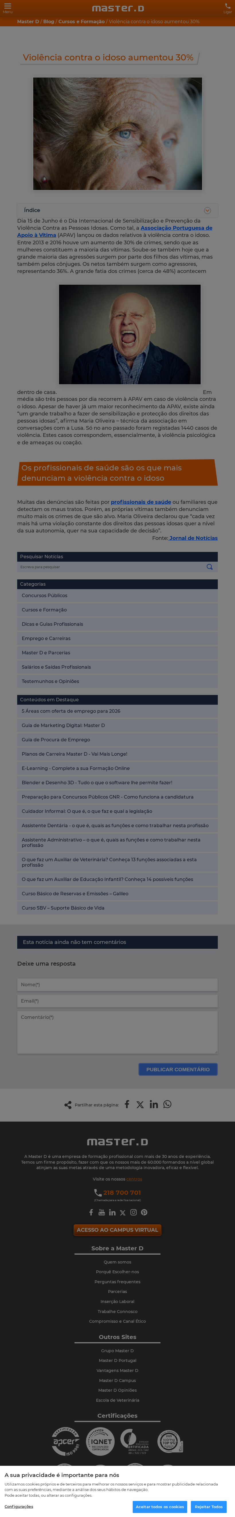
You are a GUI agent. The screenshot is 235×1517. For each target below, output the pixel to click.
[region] (117, 1491)
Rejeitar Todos (209, 1506)
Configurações (19, 1506)
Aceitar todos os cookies (160, 1506)
